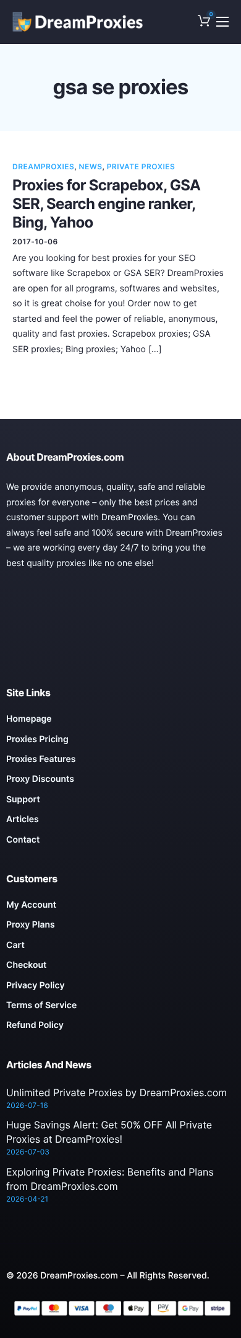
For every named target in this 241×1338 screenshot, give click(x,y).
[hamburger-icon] (222, 22)
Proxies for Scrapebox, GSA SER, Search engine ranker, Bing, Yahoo (106, 203)
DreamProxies (43, 166)
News (91, 166)
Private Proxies (141, 166)
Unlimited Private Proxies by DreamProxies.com (116, 1092)
